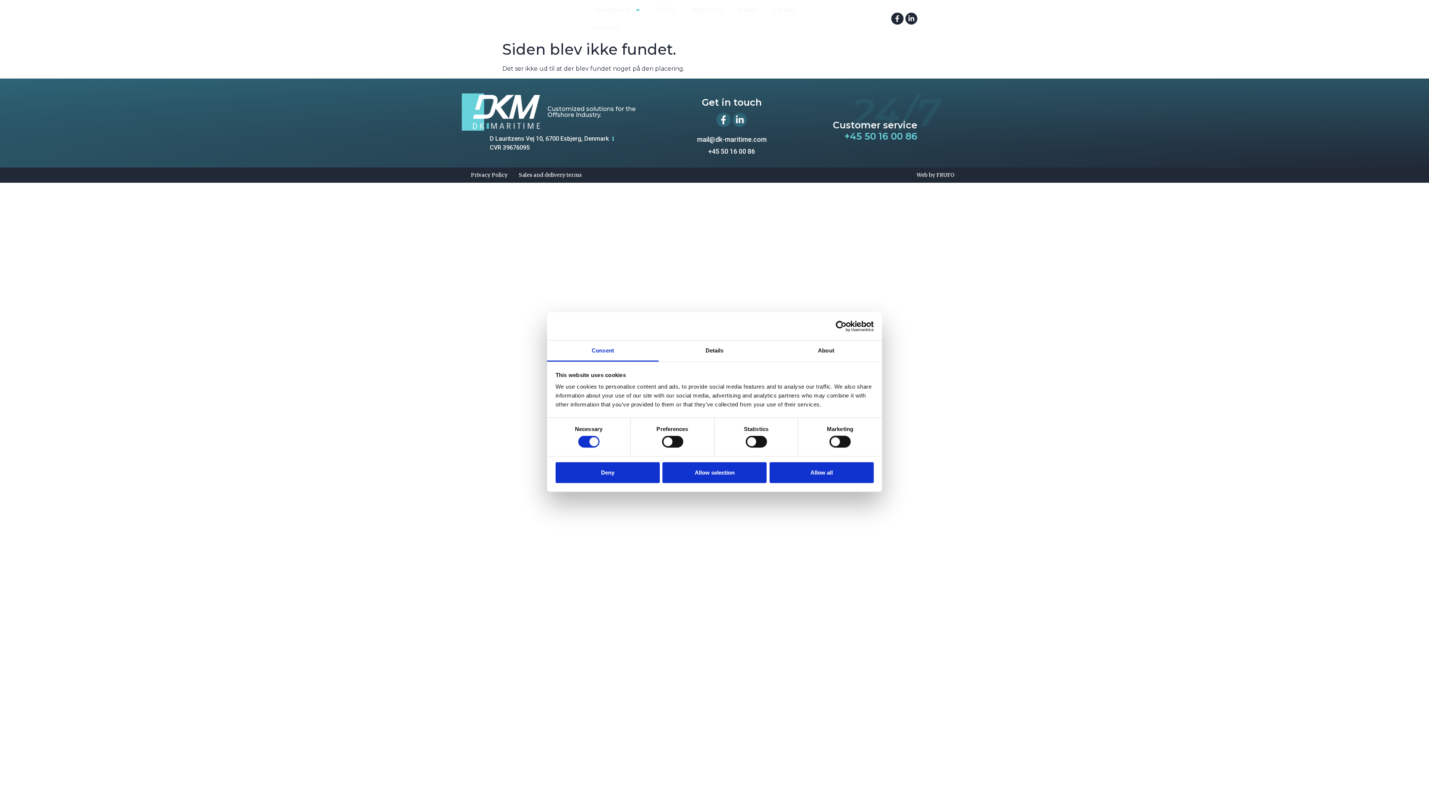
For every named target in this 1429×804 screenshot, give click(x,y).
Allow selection (715, 472)
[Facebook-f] (897, 19)
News (747, 10)
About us (706, 10)
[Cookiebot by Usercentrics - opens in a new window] (841, 326)
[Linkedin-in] (911, 19)
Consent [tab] (603, 350)
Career (783, 10)
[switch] (672, 442)
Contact (607, 27)
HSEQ (666, 10)
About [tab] (826, 350)
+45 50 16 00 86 (880, 136)
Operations (612, 10)
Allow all (822, 472)
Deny (607, 472)
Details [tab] (715, 350)
